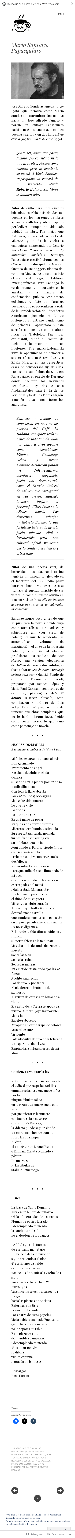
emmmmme (35, 1448)
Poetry (33, 1467)
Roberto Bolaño (34, 522)
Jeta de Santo (37, 1454)
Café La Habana (35, 1451)
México (27, 491)
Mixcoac (16, 1467)
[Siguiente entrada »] (51, 1480)
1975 (44, 423)
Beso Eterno (20, 1376)
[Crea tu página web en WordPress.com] (37, 4)
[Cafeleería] (23, 22)
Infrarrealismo (20, 1454)
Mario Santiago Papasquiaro (27, 1464)
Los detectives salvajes (37, 1460)
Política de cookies (28, 1524)
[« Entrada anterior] (24, 1480)
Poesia (25, 1467)
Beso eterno (18, 1451)
